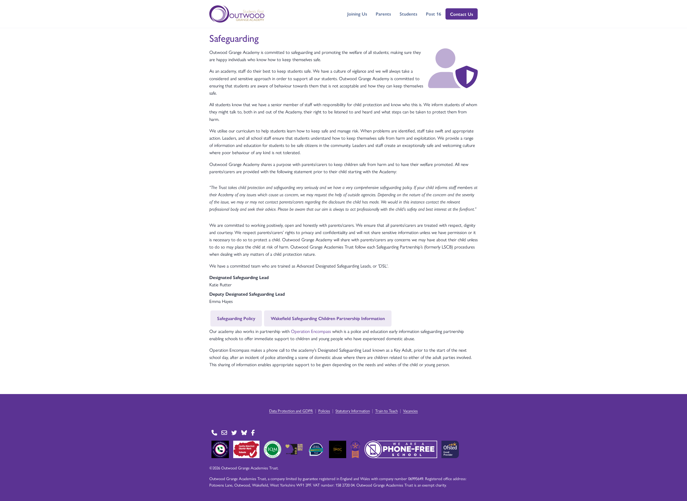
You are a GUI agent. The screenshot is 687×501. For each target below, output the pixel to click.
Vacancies (410, 410)
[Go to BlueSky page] (244, 432)
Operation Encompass (311, 331)
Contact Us (461, 14)
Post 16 (433, 13)
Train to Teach (386, 410)
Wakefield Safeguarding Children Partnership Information (328, 318)
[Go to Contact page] (214, 432)
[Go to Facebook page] (253, 432)
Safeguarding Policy (236, 318)
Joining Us (357, 13)
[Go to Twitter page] (234, 432)
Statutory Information (352, 410)
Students (408, 13)
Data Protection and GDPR (291, 410)
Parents (383, 13)
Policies (324, 410)
